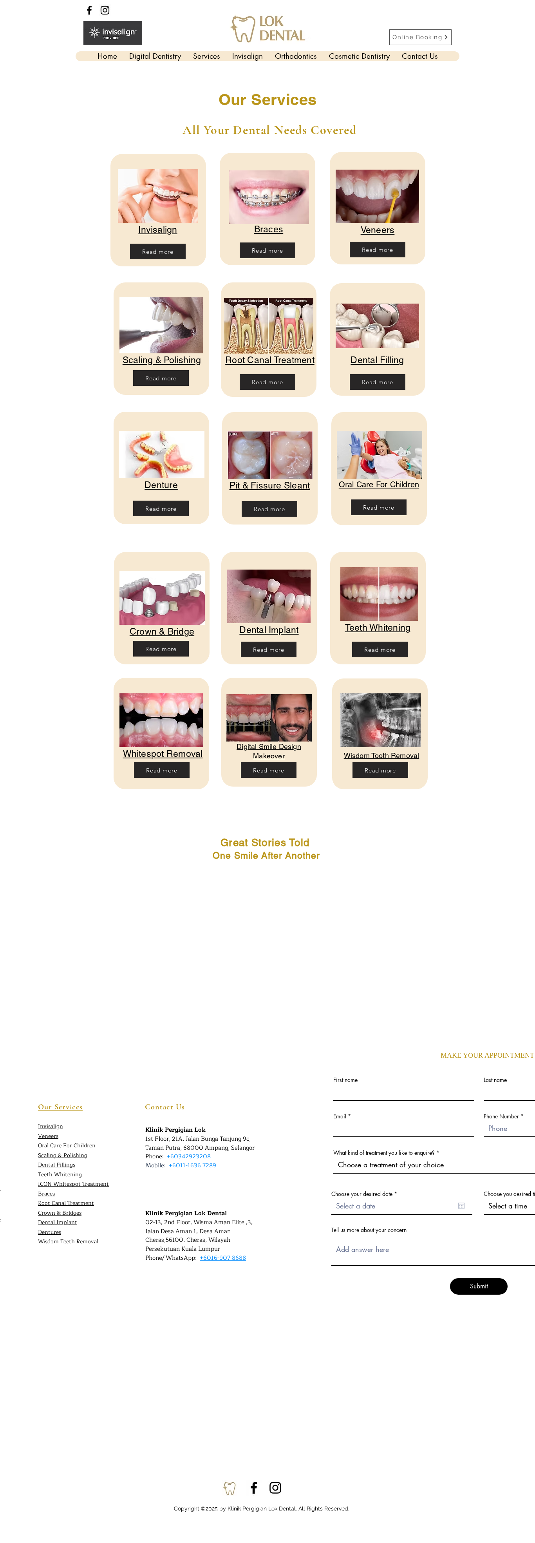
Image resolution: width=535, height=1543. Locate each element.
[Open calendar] (461, 1206)
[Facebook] (89, 10)
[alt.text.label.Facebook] (254, 1488)
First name (345, 1080)
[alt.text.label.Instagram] (275, 1488)
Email (339, 1116)
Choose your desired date (365, 1194)
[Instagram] (105, 10)
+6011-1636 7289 (192, 1165)
